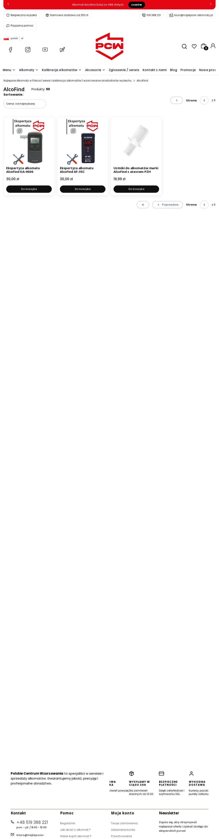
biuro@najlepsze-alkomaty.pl (193, 15)
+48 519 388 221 (32, 822)
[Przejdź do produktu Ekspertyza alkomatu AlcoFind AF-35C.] (82, 142)
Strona (191, 100)
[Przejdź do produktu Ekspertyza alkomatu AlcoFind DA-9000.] (29, 142)
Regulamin (67, 823)
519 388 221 (153, 15)
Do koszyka (29, 189)
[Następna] (211, 4)
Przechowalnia (121, 836)
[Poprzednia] (8, 4)
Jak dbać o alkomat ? (75, 830)
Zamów (136, 4)
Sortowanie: (13, 94)
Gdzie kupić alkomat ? (75, 836)
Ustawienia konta (123, 830)
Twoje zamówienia (124, 823)
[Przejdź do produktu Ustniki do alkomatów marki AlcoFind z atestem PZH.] (136, 142)
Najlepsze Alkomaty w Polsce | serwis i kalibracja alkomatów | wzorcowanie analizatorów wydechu (67, 80)
